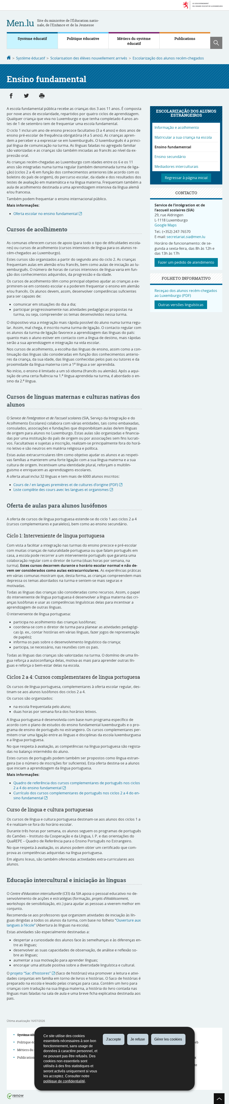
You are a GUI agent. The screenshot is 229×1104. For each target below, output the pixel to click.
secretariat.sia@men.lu (186, 236)
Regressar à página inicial (186, 177)
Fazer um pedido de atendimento (186, 262)
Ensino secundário (170, 156)
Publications (184, 38)
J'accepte (113, 1039)
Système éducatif (32, 38)
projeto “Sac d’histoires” (30, 973)
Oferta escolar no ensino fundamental (45, 213)
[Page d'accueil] (9, 58)
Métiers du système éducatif (134, 41)
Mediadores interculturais (176, 166)
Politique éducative (83, 38)
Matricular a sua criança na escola (183, 137)
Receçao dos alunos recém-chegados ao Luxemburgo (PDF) (186, 293)
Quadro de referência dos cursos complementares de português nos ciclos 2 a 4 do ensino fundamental (76, 785)
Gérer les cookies (168, 1039)
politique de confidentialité (64, 1081)
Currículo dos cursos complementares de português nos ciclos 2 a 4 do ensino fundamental (76, 795)
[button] (216, 43)
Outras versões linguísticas (181, 304)
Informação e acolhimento (177, 127)
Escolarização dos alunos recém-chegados (168, 58)
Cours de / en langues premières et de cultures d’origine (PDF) (65, 484)
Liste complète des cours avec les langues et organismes (61, 489)
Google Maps (166, 225)
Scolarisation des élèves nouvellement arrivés (88, 58)
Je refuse (137, 1039)
